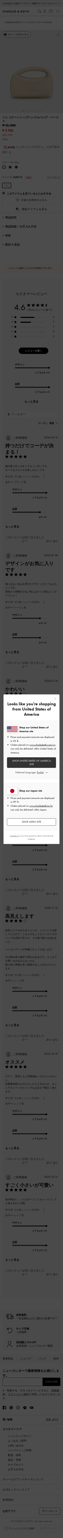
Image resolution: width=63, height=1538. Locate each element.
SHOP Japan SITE (31, 822)
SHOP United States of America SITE (31, 762)
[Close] (55, 698)
